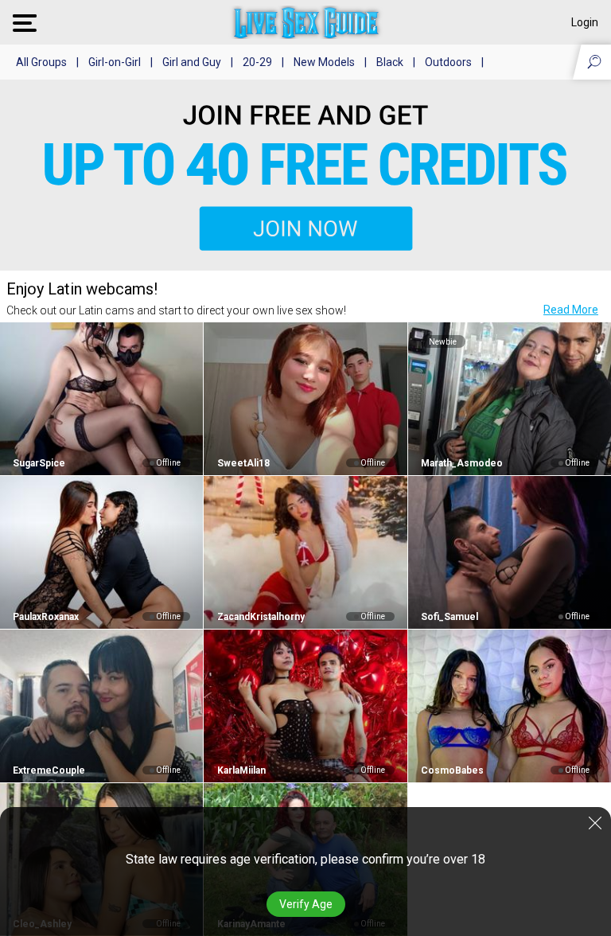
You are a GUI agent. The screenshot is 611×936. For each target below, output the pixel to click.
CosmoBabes (452, 770)
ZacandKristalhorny (260, 616)
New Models (324, 62)
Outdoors (448, 62)
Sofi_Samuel (449, 616)
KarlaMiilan (241, 770)
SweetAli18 (243, 463)
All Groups (41, 62)
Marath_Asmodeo (462, 463)
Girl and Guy (191, 62)
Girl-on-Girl (114, 62)
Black (389, 62)
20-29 (257, 62)
